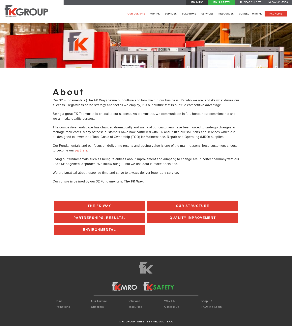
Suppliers (97, 306)
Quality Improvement (193, 217)
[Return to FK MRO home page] (124, 286)
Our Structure (192, 206)
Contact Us (171, 306)
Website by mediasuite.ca (155, 321)
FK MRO (197, 2)
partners (81, 150)
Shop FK (207, 301)
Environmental (99, 229)
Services (207, 14)
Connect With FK (250, 14)
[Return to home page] (30, 10)
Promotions (62, 306)
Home (59, 301)
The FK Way (99, 206)
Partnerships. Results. (99, 217)
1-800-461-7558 (278, 2)
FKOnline (276, 14)
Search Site (252, 2)
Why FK (155, 14)
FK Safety (221, 2)
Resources (226, 14)
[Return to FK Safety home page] (158, 286)
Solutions (189, 14)
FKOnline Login (211, 306)
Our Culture (136, 14)
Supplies (171, 14)
